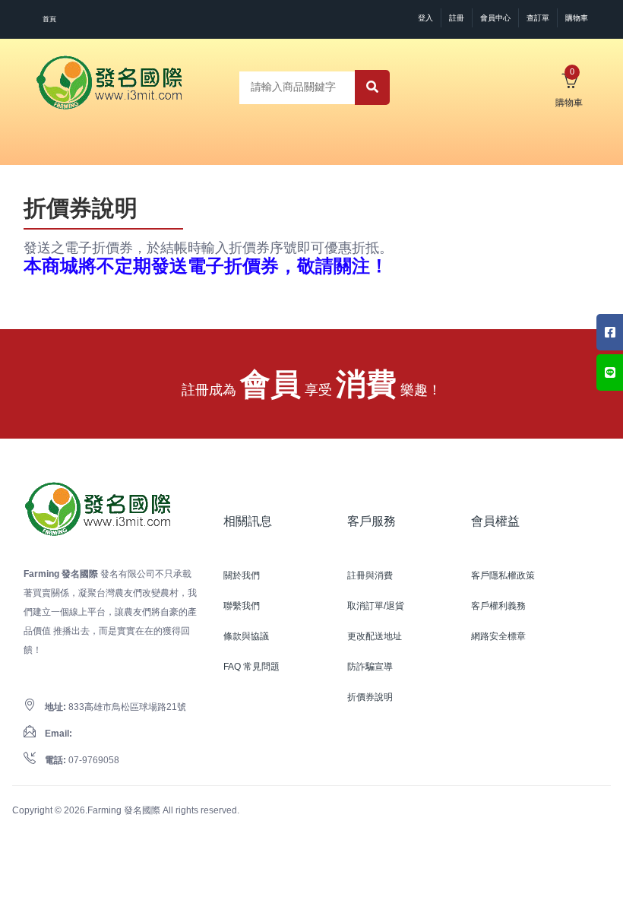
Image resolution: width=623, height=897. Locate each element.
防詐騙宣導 (370, 666)
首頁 (49, 19)
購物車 (576, 18)
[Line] (609, 372)
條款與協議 (246, 636)
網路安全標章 (498, 636)
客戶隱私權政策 (503, 575)
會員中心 (495, 18)
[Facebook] (609, 332)
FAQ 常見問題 (251, 666)
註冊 (456, 18)
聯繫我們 (241, 606)
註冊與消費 (370, 575)
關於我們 (241, 575)
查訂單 (538, 18)
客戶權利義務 (498, 606)
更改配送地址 (374, 636)
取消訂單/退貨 (375, 606)
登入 (425, 18)
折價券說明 (370, 697)
